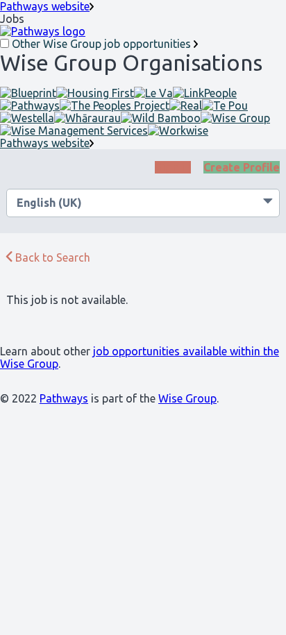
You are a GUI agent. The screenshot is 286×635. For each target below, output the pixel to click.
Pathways (64, 398)
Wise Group (187, 398)
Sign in (173, 167)
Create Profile (241, 167)
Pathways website (45, 6)
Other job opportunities (101, 43)
